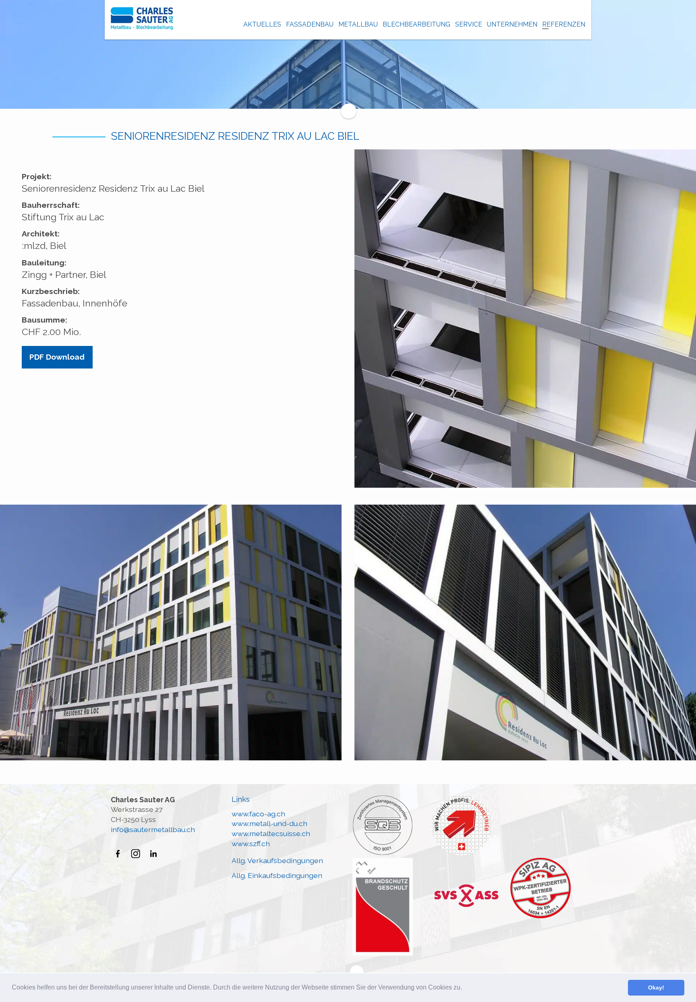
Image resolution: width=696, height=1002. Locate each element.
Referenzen (563, 24)
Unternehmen (512, 24)
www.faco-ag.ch (258, 813)
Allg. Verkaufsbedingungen (277, 860)
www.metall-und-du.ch (269, 823)
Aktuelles (262, 24)
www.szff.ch (251, 843)
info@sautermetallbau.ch (153, 829)
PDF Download (57, 357)
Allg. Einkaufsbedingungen (277, 875)
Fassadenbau (310, 24)
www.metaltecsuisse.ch (271, 833)
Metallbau (358, 24)
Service (468, 24)
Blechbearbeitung (416, 24)
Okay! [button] (656, 987)
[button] (465, 988)
